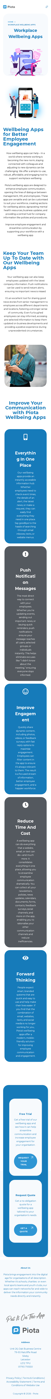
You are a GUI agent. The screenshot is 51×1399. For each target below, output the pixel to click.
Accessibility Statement (19, 1381)
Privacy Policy (14, 1378)
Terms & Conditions (33, 1378)
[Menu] (47, 7)
